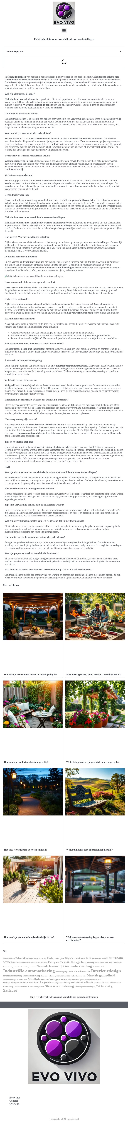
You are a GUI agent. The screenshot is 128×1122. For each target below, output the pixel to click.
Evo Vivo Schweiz (78, 1111)
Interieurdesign (106, 970)
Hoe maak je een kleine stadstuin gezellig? (26, 762)
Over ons (14, 1104)
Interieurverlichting (48, 976)
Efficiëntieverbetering (39, 962)
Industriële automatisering (29, 970)
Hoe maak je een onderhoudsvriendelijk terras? (29, 937)
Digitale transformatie (76, 958)
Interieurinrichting (12, 975)
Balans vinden (22, 958)
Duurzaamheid (98, 958)
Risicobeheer (115, 982)
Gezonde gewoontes (28, 967)
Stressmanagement (36, 986)
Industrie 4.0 (98, 967)
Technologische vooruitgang (85, 987)
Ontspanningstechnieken (15, 982)
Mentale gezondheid (101, 975)
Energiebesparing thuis (103, 962)
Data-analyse (56, 958)
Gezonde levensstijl (50, 966)
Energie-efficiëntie (59, 962)
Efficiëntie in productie (21, 962)
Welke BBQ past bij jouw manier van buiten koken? (93, 674)
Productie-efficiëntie (101, 983)
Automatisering (9, 958)
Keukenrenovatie (79, 976)
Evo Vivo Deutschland (80, 1090)
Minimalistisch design (72, 979)
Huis (32, 997)
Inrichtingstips (61, 972)
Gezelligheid (117, 962)
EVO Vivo (14, 1097)
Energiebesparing (82, 962)
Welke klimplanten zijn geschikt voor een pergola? (92, 762)
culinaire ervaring (38, 958)
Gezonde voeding (77, 966)
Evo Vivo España (78, 1097)
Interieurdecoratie (79, 971)
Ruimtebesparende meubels (15, 986)
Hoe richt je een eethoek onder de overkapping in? (30, 674)
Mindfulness (22, 979)
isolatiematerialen (65, 976)
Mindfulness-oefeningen (44, 979)
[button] (64, 30)
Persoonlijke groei (39, 982)
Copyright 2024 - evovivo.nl (64, 1119)
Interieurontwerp (31, 975)
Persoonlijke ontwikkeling (60, 983)
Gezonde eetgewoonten (11, 967)
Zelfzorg (10, 990)
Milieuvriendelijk (9, 980)
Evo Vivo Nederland (79, 1104)
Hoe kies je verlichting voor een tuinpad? (25, 849)
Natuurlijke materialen (92, 980)
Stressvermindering (59, 986)
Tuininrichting (104, 986)
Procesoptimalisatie (81, 982)
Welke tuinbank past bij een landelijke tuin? (89, 849)
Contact (13, 1100)
